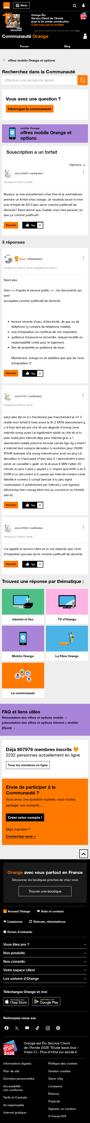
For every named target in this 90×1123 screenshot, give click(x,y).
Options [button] (75, 164)
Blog (67, 46)
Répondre (11, 225)
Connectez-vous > (21, 836)
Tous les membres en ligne (28, 765)
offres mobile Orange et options (31, 60)
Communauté (25, 36)
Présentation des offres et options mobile (32, 718)
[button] (83, 172)
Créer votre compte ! (25, 817)
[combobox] (40, 80)
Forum (24, 46)
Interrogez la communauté (29, 109)
